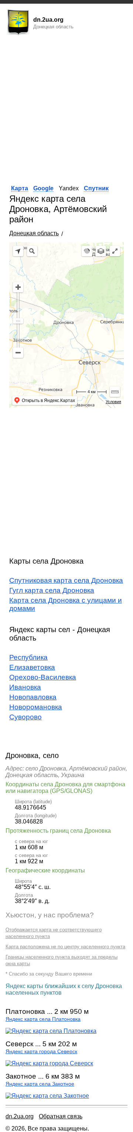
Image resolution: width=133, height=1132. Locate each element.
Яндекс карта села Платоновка (43, 1019)
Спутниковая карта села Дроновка (66, 580)
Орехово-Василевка (42, 677)
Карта (19, 188)
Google (43, 188)
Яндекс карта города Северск (41, 1051)
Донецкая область (34, 233)
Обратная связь (60, 1116)
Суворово (25, 717)
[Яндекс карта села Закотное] (47, 1096)
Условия (113, 401)
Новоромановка (35, 707)
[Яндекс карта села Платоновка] (51, 1031)
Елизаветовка (32, 667)
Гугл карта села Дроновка (51, 590)
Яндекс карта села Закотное (40, 1084)
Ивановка (25, 687)
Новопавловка (33, 697)
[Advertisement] (66, 108)
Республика (28, 657)
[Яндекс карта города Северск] (49, 1063)
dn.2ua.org (20, 1116)
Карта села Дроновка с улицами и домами (65, 604)
